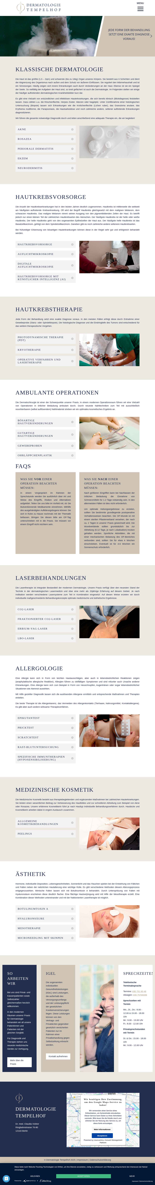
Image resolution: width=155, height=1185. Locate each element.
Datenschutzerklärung (100, 1160)
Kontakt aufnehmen (58, 1056)
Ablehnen (35, 1176)
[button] (4, 36)
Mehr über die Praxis (16, 1062)
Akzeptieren (102, 1136)
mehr (132, 1176)
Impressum (82, 1160)
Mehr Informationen (102, 1129)
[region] (77, 36)
